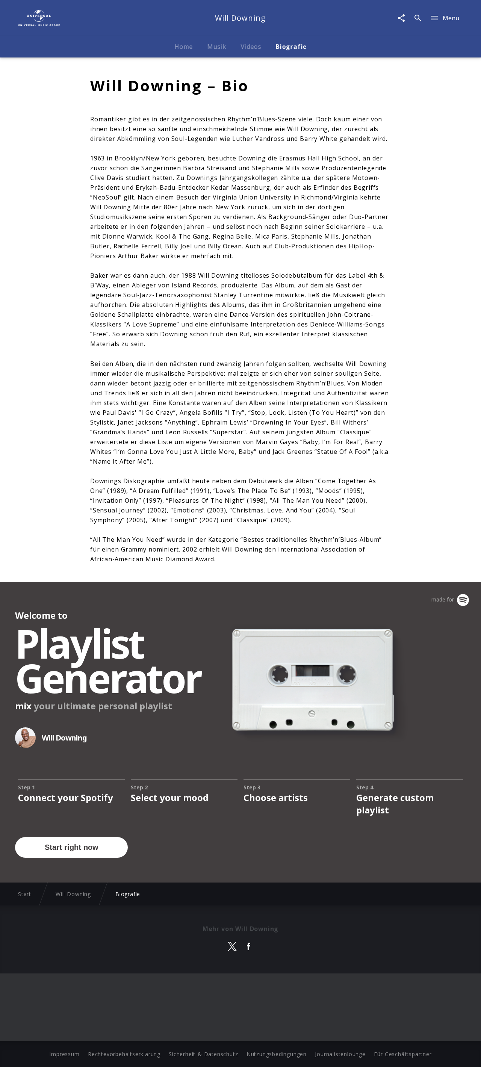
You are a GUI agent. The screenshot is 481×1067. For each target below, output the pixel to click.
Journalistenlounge (340, 1054)
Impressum (64, 1054)
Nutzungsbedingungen (277, 1054)
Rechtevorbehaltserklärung (124, 1054)
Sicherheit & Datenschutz (203, 1054)
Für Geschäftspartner (402, 1054)
